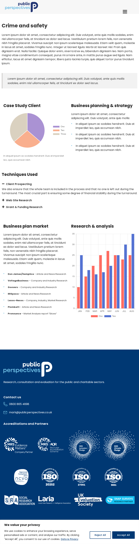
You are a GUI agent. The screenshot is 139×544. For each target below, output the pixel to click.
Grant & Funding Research (24, 207)
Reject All (100, 535)
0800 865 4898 (19, 404)
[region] (69, 532)
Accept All (123, 535)
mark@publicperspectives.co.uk (30, 412)
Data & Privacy (69, 539)
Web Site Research (19, 200)
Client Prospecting (19, 184)
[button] (69, 184)
